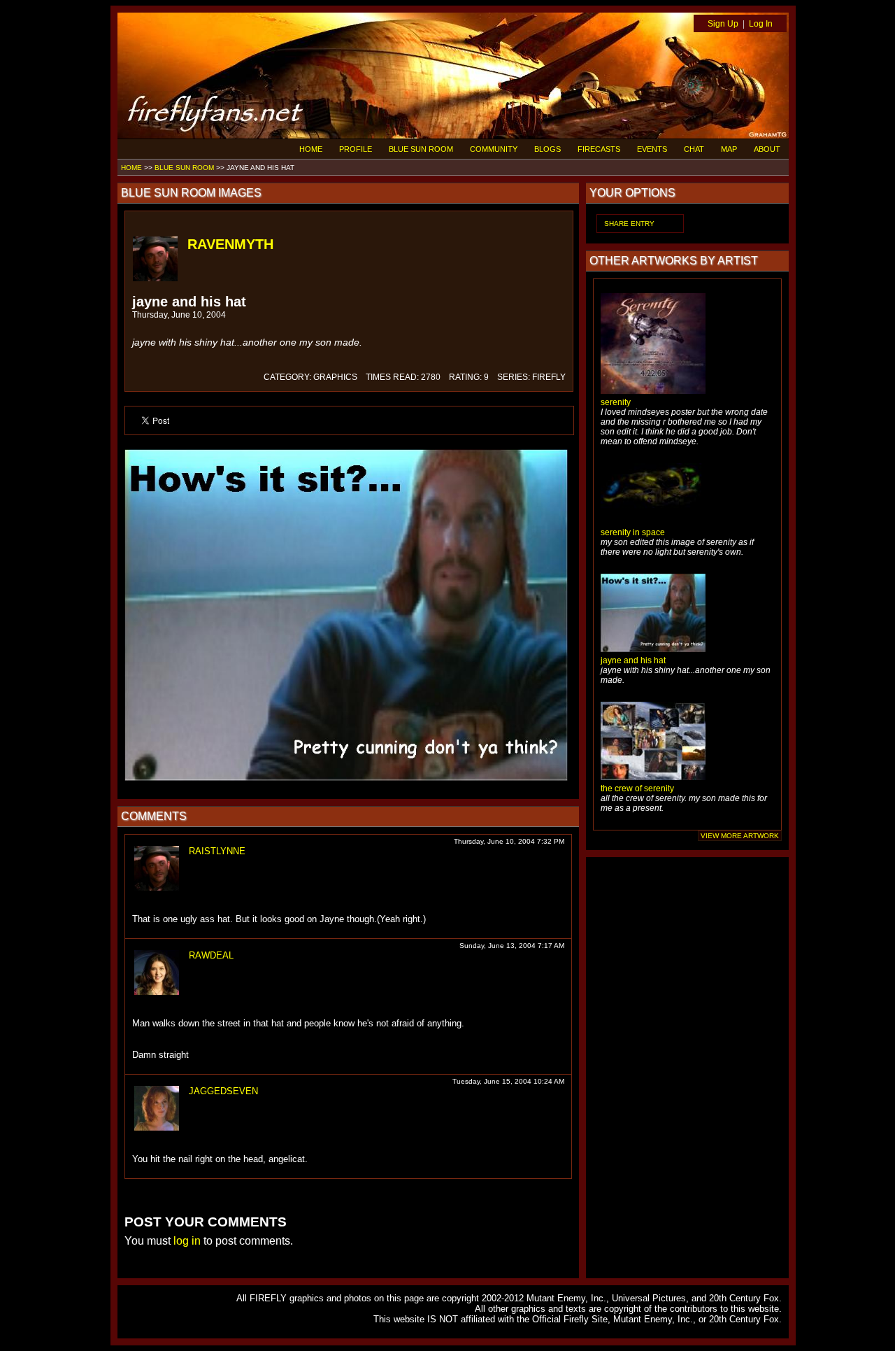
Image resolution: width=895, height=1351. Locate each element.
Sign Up (723, 24)
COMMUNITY (493, 149)
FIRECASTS (599, 149)
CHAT (694, 149)
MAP (729, 149)
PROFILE (355, 149)
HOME (310, 149)
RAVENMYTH (230, 244)
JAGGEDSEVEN (223, 1091)
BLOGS (547, 149)
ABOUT (767, 149)
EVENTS (652, 149)
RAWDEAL (211, 955)
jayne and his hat (633, 660)
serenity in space (633, 532)
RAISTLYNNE (217, 851)
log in (187, 1241)
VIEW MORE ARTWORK (740, 836)
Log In (761, 24)
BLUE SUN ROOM (421, 149)
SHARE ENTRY (629, 223)
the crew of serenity (637, 788)
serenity (616, 402)
